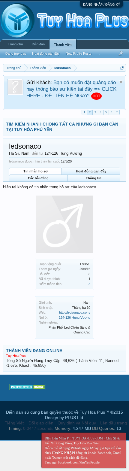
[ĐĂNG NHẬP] (63, 452)
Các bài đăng (38, 178)
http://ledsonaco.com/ (74, 312)
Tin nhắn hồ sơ (35, 171)
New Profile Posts (79, 53)
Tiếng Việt (14, 423)
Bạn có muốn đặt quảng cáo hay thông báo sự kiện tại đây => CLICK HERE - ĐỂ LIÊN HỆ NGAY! (71, 89)
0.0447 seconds (38, 428)
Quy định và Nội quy (77, 423)
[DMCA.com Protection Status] (27, 388)
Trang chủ (15, 44)
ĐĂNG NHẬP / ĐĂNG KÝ (101, 4)
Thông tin (93, 178)
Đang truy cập (15, 53)
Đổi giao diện (40, 423)
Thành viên (63, 44)
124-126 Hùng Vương (74, 317)
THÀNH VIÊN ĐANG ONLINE (34, 350)
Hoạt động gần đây (91, 171)
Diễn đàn (38, 44)
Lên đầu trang (113, 423)
